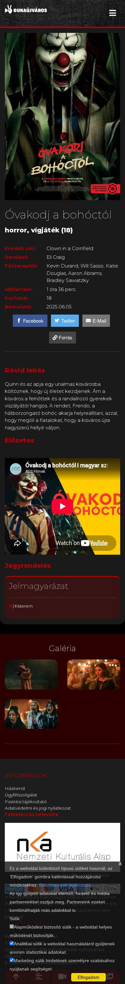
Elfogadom (88, 977)
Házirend (15, 788)
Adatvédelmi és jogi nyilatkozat (38, 808)
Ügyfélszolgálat (21, 794)
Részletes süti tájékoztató (65, 885)
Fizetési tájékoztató (26, 801)
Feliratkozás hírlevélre (31, 814)
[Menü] (112, 13)
